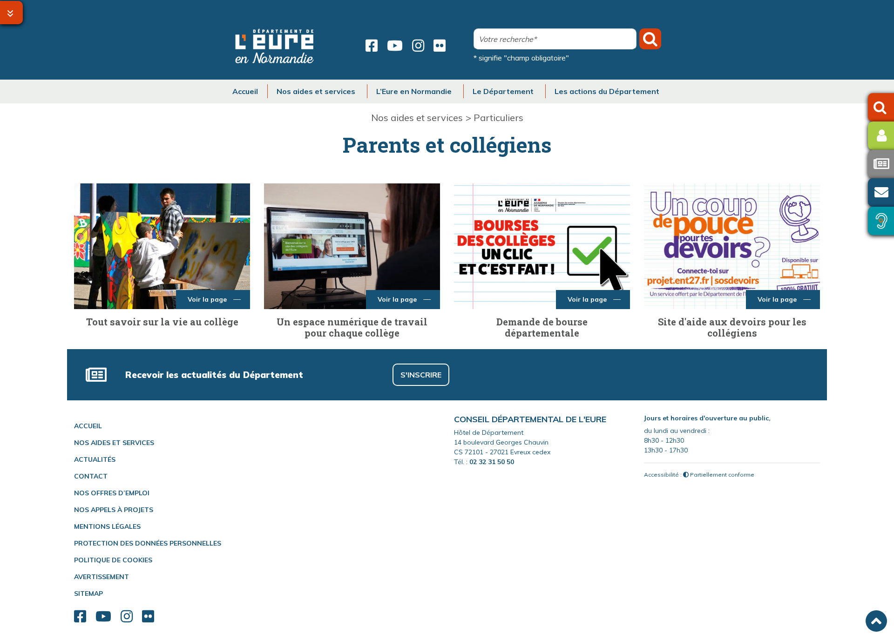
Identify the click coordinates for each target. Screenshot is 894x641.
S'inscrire (420, 374)
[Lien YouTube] (395, 46)
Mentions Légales (107, 526)
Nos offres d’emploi (111, 493)
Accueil (88, 426)
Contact (91, 476)
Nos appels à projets (113, 510)
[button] (876, 621)
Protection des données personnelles (147, 543)
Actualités (94, 459)
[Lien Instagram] (418, 46)
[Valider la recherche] (650, 39)
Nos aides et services (417, 117)
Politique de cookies (113, 560)
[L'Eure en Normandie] (274, 45)
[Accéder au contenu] (11, 12)
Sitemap (88, 593)
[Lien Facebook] (372, 46)
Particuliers (498, 117)
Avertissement (101, 577)
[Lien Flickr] (439, 46)
